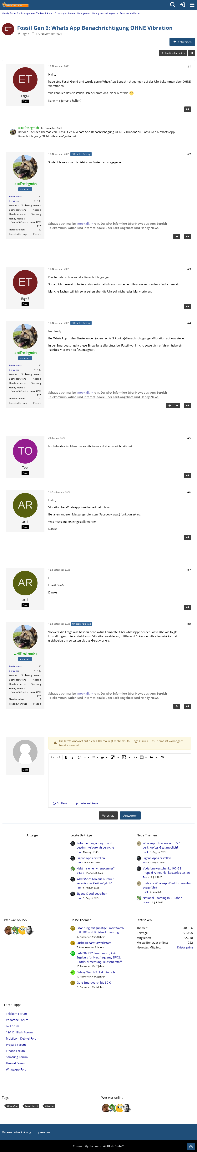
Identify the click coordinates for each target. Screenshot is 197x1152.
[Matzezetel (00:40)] (8, 930)
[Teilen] (191, 53)
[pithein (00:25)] (15, 930)
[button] (59, 803)
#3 (189, 269)
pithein (80, 872)
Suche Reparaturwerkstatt (94, 943)
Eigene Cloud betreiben (92, 893)
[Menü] (192, 5)
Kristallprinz (185, 947)
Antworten (130, 815)
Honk (145, 852)
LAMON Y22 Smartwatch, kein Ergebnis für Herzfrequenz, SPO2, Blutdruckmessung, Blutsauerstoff (99, 957)
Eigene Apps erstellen (91, 858)
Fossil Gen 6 (31, 1106)
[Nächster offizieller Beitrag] (176, 236)
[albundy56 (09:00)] (29, 930)
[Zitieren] (187, 109)
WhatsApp (12, 1106)
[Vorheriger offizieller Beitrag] (169, 405)
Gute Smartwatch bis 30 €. (94, 982)
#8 (189, 624)
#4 (189, 323)
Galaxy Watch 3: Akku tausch (96, 972)
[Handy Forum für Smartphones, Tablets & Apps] (15, 5)
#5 (189, 438)
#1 (189, 66)
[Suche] (173, 5)
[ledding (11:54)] (22, 930)
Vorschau (108, 815)
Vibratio (49, 1106)
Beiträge (13, 201)
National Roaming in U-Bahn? (162, 898)
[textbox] (119, 780)
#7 (189, 570)
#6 (189, 492)
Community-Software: (98, 1146)
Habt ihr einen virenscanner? (95, 868)
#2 (189, 154)
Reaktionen (15, 196)
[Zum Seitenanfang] (191, 1146)
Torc (79, 852)
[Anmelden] (182, 5)
